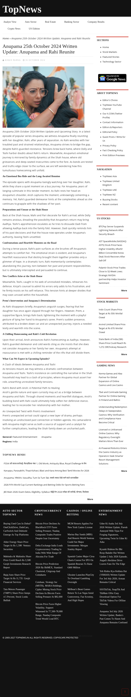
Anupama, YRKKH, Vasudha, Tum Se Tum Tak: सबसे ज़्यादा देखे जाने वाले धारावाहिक (41, 477)
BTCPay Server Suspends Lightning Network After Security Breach (111, 230)
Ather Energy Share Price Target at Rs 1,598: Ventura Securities (16, 546)
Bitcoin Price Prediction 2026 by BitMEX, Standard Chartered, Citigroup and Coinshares (48, 569)
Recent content (110, 204)
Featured (17, 436)
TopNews (22, 9)
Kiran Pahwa (13, 60)
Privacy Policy (109, 145)
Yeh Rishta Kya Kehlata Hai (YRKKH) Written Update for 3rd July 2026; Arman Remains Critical (113, 577)
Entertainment (30, 436)
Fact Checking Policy (113, 150)
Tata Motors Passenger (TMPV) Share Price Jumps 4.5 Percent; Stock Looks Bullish (16, 595)
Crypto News (14, 28)
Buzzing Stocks (110, 199)
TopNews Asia (110, 176)
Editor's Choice (110, 100)
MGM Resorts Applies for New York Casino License (80, 525)
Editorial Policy (110, 131)
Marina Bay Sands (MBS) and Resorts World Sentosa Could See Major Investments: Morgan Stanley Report (81, 541)
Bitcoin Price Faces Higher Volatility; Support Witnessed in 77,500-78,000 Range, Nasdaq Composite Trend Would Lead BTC (49, 611)
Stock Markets (110, 51)
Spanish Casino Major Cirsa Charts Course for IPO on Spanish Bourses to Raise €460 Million (81, 562)
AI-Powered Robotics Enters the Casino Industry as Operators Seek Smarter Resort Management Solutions (113, 456)
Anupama (46, 436)
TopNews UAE (110, 189)
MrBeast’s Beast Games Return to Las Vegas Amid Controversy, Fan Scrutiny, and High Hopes (80, 595)
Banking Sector (71, 21)
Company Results (96, 21)
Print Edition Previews (114, 155)
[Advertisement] (65, 663)
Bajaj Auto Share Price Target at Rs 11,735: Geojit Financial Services (16, 578)
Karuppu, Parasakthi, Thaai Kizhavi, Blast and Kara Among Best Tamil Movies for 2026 (46, 470)
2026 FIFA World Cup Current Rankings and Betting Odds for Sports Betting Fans (44, 484)
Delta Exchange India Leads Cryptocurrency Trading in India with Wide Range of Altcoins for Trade (49, 551)
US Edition (34, 28)
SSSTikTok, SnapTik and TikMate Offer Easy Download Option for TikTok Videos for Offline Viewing (113, 596)
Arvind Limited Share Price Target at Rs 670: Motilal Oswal (112, 328)
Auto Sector (31, 21)
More (90, 499)
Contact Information (113, 122)
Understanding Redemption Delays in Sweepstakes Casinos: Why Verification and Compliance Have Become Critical (113, 414)
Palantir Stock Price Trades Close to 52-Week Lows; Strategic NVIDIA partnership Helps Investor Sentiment (112, 275)
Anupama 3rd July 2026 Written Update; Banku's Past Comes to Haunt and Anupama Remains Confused (113, 617)
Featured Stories (111, 56)
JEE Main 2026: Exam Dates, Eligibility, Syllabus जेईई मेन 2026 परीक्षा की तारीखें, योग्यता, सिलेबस (46, 491)
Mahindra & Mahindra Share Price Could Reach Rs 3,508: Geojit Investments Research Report (17, 562)
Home (6, 38)
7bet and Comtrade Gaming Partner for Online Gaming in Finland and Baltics (113, 396)
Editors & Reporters (112, 127)
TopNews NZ (109, 194)
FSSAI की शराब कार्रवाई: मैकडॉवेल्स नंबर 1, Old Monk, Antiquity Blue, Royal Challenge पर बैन (45, 463)
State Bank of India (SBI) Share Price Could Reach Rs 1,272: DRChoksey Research (112, 343)
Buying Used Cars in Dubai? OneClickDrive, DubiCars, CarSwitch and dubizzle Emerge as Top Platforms (17, 529)
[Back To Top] (125, 691)
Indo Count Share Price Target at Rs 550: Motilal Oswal (110, 313)
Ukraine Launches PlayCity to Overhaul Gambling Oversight (81, 578)
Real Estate (50, 21)
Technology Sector (112, 61)
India (15, 441)
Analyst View (9, 21)
